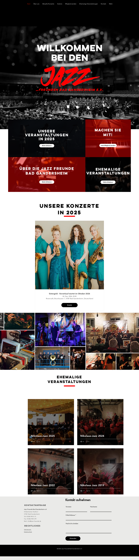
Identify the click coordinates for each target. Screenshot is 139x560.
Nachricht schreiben (72, 523)
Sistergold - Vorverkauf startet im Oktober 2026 (69, 294)
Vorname (68, 506)
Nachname (93, 506)
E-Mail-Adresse (70, 515)
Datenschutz (28, 532)
